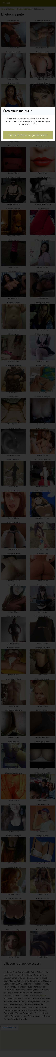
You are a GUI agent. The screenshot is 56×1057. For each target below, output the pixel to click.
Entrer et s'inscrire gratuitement (28, 135)
